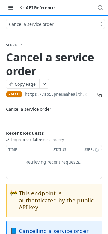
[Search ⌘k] (100, 7)
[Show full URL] (93, 94)
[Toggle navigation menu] (11, 7)
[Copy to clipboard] (100, 94)
